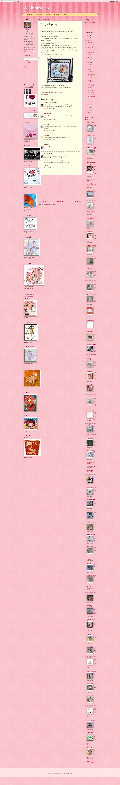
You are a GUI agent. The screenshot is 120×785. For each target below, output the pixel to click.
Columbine (95, 127)
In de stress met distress (91, 74)
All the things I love (91, 245)
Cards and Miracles (91, 499)
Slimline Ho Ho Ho (95, 194)
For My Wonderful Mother (95, 611)
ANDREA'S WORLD (89, 269)
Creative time (95, 686)
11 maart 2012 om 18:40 (49, 149)
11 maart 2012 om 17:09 (49, 130)
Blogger (70, 773)
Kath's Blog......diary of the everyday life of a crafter (91, 163)
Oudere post (78, 201)
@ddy (45, 124)
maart (89, 64)
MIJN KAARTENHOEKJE (91, 763)
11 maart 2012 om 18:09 (49, 139)
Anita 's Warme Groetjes (90, 123)
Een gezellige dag (92, 90)
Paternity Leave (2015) (90, 588)
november (90, 45)
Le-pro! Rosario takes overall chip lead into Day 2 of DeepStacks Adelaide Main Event (91, 184)
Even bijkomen (91, 78)
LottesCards (47, 154)
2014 (88, 35)
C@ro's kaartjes (91, 202)
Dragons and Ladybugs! (95, 249)
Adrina (46, 135)
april (89, 62)
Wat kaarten (95, 578)
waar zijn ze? (90, 71)
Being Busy (89, 563)
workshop (46, 94)
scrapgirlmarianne (91, 575)
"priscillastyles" (90, 307)
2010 (88, 110)
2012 (88, 40)
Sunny (95, 595)
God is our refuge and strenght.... (95, 299)
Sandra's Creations (91, 594)
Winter (95, 513)
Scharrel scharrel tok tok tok (91, 84)
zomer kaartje (90, 471)
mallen (65, 14)
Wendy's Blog (90, 683)
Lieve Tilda (90, 88)
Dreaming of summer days (95, 625)
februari (90, 102)
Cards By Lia (90, 511)
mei (89, 60)
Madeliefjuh (90, 470)
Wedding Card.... (95, 260)
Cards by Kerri (90, 231)
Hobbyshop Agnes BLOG (91, 619)
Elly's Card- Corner (91, 295)
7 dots (95, 489)
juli (89, 55)
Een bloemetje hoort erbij (91, 93)
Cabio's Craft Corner (90, 733)
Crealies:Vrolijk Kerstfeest (95, 442)
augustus (90, 52)
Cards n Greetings (91, 558)
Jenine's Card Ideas (91, 147)
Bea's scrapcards (91, 384)
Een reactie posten (47, 171)
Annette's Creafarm (91, 671)
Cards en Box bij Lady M (50, 102)
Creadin (89, 425)
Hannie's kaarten (91, 522)
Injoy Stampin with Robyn (91, 179)
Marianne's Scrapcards (89, 606)
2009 (88, 112)
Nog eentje (90, 67)
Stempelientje (90, 658)
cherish (95, 221)
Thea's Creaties (90, 587)
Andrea (27, 29)
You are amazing (95, 538)
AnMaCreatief (90, 411)
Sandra (46, 144)
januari (90, 104)
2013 (88, 37)
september (90, 49)
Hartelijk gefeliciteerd (95, 650)
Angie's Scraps (90, 707)
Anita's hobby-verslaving (90, 633)
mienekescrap (90, 438)
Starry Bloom (95, 138)
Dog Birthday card (95, 363)
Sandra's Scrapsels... (89, 359)
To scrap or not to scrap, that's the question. (91, 218)
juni (89, 57)
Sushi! (95, 335)
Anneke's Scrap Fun (90, 332)
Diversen (48, 14)
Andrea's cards (38, 7)
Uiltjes (95, 524)
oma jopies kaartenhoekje (90, 319)
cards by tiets (90, 546)
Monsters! (95, 452)
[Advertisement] (60, 187)
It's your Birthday (95, 502)
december (90, 42)
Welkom (95, 673)
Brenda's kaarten (91, 534)
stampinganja (90, 371)
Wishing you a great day (91, 81)
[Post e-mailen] (65, 92)
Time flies (90, 69)
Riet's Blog (89, 646)
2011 (88, 107)
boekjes (56, 14)
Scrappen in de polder (90, 396)
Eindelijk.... (95, 565)
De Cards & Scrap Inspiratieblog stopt (91, 465)
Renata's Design (90, 450)
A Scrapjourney (90, 190)
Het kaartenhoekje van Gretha (91, 282)
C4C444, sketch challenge (95, 376)
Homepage (60, 201)
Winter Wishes (95, 286)
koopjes (39, 14)
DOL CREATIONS (91, 257)
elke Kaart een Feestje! (90, 462)
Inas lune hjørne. (91, 695)
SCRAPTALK (90, 747)
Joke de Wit (47, 113)
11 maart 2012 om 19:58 (49, 167)
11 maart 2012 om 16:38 (49, 119)
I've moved (89, 559)
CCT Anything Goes (95, 273)
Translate (29, 62)
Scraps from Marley (91, 487)
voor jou (90, 99)
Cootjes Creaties (91, 720)
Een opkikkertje (91, 96)
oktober (90, 47)
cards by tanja (90, 476)
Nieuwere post (43, 201)
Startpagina (29, 14)
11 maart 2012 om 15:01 (49, 108)
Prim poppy (95, 637)
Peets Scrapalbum (91, 136)
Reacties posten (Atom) (50, 204)
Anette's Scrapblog (91, 344)
